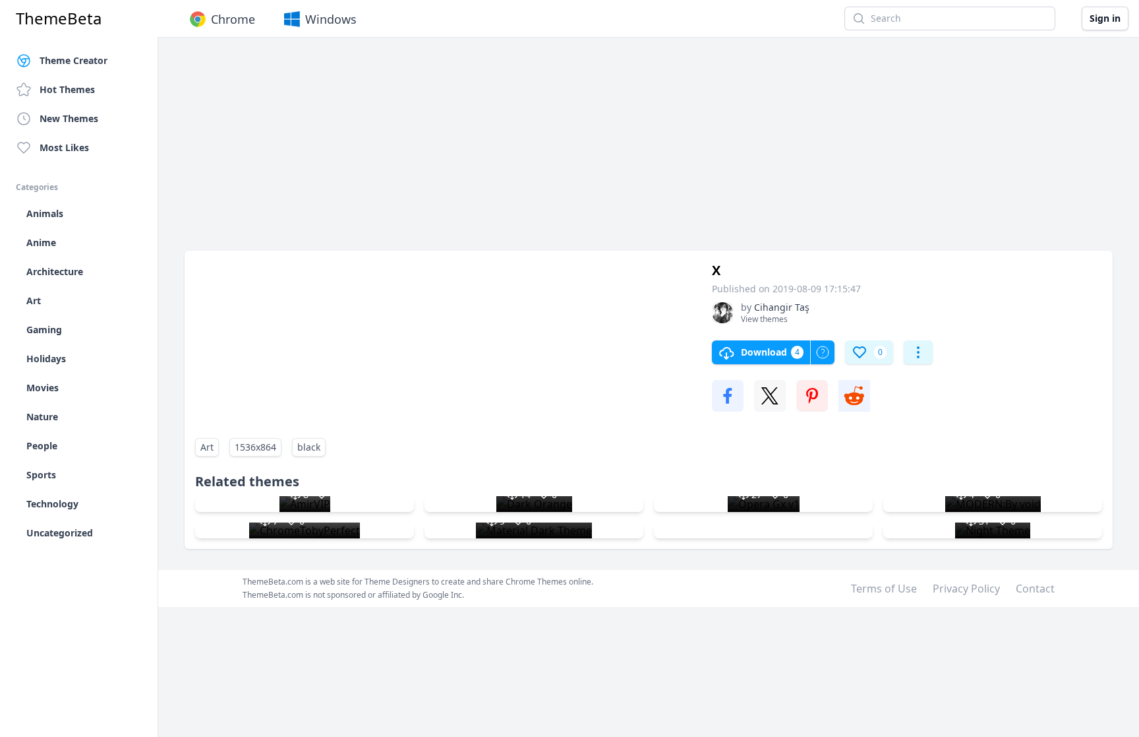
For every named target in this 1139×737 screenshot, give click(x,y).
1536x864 (255, 447)
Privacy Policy (966, 588)
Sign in (1105, 18)
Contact (1035, 588)
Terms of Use (884, 588)
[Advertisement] (580, 150)
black (308, 447)
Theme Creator (73, 60)
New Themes (69, 118)
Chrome (233, 19)
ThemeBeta (59, 18)
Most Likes (64, 147)
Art (207, 447)
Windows (331, 19)
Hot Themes (67, 89)
